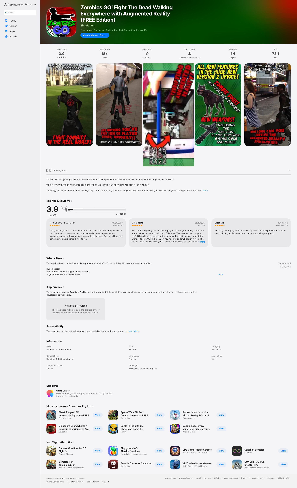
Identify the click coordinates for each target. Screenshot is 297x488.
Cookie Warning (93, 482)
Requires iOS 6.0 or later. (58, 359)
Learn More (133, 331)
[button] (20, 20)
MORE (202, 242)
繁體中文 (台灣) (283, 478)
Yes (48, 368)
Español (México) (186, 478)
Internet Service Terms (55, 482)
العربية (198, 478)
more (205, 190)
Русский (207, 478)
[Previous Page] (43, 233)
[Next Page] (294, 233)
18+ (213, 359)
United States (170, 478)
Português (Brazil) (256, 478)
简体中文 (217, 478)
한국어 (243, 478)
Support (105, 482)
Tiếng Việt (270, 478)
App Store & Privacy (75, 482)
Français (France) (231, 478)
